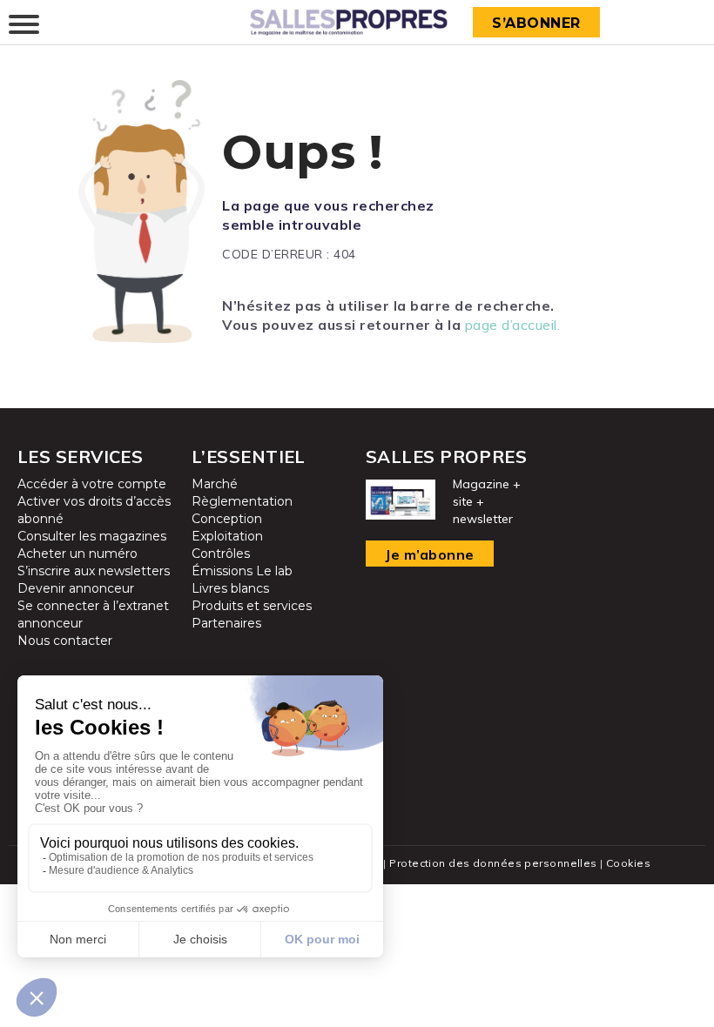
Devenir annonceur (75, 588)
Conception (227, 519)
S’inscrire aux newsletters (93, 571)
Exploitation (227, 536)
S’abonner (536, 23)
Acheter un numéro (77, 553)
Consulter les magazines (91, 536)
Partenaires (226, 623)
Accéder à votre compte (91, 484)
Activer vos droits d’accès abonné (94, 510)
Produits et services (252, 606)
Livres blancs (230, 588)
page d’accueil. (513, 324)
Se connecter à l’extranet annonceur (93, 614)
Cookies (628, 862)
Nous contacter (64, 640)
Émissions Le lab (242, 571)
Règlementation (242, 501)
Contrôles (221, 553)
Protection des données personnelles (492, 862)
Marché (215, 484)
